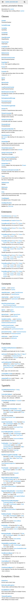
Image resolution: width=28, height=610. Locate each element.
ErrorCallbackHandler (7, 431)
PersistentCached (6, 101)
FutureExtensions (6, 216)
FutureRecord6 (5, 247)
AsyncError (17, 431)
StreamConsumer (6, 113)
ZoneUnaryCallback (8, 502)
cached (12, 9)
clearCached (4, 297)
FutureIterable (5, 220)
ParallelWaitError (6, 590)
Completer (4, 46)
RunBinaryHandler (6, 514)
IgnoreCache (4, 82)
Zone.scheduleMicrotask (19, 548)
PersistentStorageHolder (8, 105)
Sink (4, 64)
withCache (4, 336)
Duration (11, 412)
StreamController (6, 119)
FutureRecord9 (5, 271)
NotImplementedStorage (8, 98)
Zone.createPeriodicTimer (8, 417)
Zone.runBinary (17, 521)
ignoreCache (4, 314)
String (4, 349)
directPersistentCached (8, 303)
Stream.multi (4, 95)
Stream (3, 108)
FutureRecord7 (5, 255)
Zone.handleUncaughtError (8, 463)
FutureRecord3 (5, 228)
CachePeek (4, 33)
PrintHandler (4, 468)
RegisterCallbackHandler (8, 491)
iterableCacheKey (6, 319)
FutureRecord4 (5, 234)
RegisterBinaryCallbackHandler (9, 477)
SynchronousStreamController (9, 170)
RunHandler (4, 525)
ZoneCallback (19, 491)
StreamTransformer (7, 152)
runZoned (4, 354)
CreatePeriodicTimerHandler (9, 408)
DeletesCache (5, 53)
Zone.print (16, 473)
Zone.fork (10, 206)
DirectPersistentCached (8, 57)
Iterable (13, 220)
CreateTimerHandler (7, 422)
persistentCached (6, 332)
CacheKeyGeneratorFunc (8, 389)
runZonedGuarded (6, 362)
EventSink (4, 62)
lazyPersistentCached (7, 325)
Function (15, 357)
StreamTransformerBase (8, 157)
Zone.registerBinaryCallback (8, 486)
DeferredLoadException (7, 585)
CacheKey (4, 28)
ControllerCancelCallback (8, 400)
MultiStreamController (7, 92)
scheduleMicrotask (6, 373)
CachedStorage (5, 25)
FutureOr (3, 71)
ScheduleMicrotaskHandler (8, 543)
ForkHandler (4, 443)
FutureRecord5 (5, 241)
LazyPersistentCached (7, 87)
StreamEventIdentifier (7, 129)
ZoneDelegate (5, 198)
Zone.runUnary (17, 538)
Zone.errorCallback (18, 438)
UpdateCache (5, 182)
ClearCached (4, 42)
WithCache (4, 187)
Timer (3, 176)
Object (19, 354)
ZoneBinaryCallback (8, 479)
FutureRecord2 (5, 223)
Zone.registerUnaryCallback (8, 509)
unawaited (4, 378)
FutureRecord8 (5, 263)
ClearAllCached (5, 37)
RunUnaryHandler (6, 533)
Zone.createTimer (18, 427)
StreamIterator (5, 135)
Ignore (3, 78)
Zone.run (15, 529)
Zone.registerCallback (19, 496)
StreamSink (4, 141)
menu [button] (3, 2)
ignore (3, 310)
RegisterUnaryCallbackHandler (9, 500)
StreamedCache (5, 124)
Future (3, 67)
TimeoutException (6, 596)
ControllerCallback (6, 394)
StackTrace (17, 364)
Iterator (5, 137)
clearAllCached (5, 292)
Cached (3, 20)
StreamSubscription (7, 148)
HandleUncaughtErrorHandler (9, 454)
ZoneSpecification (6, 203)
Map (15, 354)
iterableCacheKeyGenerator (8, 322)
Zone (2, 192)
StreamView (4, 163)
